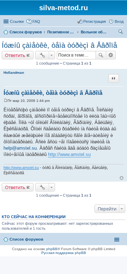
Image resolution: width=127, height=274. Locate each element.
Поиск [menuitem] (121, 32)
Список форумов (26, 32)
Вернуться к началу (121, 178)
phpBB (52, 249)
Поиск (101, 55)
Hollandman (14, 72)
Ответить (15, 55)
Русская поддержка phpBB (63, 253)
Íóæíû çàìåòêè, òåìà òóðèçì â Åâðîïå (59, 45)
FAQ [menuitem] (36, 21)
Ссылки (17, 21)
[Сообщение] (5, 101)
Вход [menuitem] (119, 21)
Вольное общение (95, 32)
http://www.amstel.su (69, 154)
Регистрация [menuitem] (94, 21)
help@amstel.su (20, 148)
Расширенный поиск (111, 55)
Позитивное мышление (61, 32)
